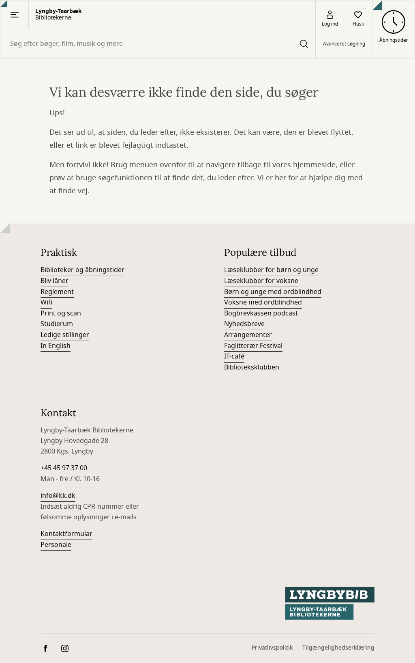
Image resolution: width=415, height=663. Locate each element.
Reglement (57, 292)
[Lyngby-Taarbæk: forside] (329, 603)
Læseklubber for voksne (261, 281)
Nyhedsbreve (244, 324)
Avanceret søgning (344, 44)
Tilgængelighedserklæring (338, 648)
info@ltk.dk (58, 496)
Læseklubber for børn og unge (271, 270)
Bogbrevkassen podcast (261, 313)
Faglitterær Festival (253, 346)
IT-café (234, 356)
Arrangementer (248, 335)
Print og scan (61, 313)
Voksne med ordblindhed (263, 302)
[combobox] (157, 43)
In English (56, 346)
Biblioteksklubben (251, 367)
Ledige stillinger (65, 335)
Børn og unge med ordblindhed (272, 292)
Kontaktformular (66, 534)
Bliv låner (54, 281)
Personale (56, 545)
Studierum (57, 324)
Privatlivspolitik (272, 648)
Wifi (46, 302)
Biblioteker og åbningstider (82, 270)
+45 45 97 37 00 (64, 468)
